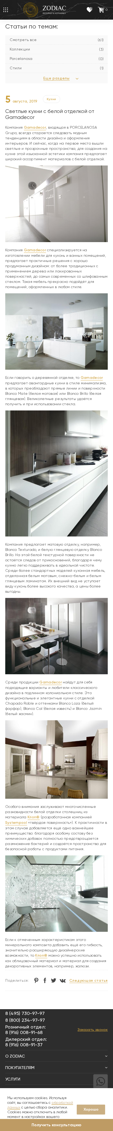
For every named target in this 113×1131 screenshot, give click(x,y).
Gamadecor (35, 127)
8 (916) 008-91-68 (24, 1032)
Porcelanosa (21, 58)
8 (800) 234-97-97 (25, 1020)
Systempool (16, 822)
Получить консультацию (56, 1124)
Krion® (34, 817)
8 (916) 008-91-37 (24, 1044)
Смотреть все (23, 40)
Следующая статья (88, 980)
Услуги (12, 1079)
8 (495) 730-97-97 (25, 1013)
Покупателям (19, 1067)
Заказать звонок (93, 1029)
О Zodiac (15, 1056)
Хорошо (91, 1109)
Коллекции (20, 49)
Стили (16, 68)
